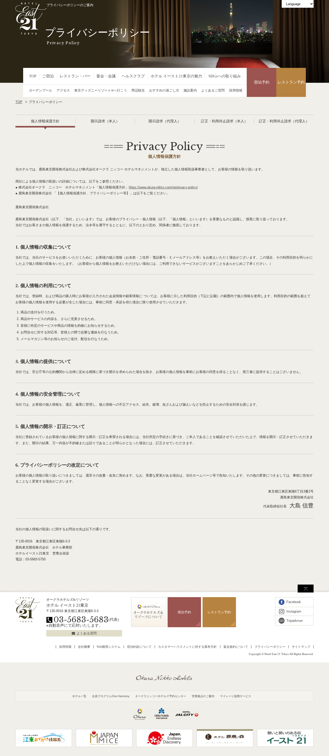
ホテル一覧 (79, 696)
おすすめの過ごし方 (164, 90)
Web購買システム (109, 646)
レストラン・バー (75, 76)
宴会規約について (235, 646)
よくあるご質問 (213, 90)
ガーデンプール (40, 90)
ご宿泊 (48, 76)
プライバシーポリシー (269, 646)
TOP (32, 76)
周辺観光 (138, 90)
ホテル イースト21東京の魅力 (176, 76)
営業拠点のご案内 (203, 696)
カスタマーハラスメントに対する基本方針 (187, 646)
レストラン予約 (291, 82)
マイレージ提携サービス (235, 696)
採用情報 (235, 90)
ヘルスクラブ (133, 76)
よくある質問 (87, 633)
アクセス (63, 90)
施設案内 (190, 90)
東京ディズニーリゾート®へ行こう (100, 90)
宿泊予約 (261, 82)
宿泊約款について (139, 646)
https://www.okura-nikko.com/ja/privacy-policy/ (163, 187)
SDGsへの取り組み (224, 76)
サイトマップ (301, 646)
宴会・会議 (106, 76)
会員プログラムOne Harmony (111, 696)
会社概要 (84, 646)
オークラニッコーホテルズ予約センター (160, 696)
